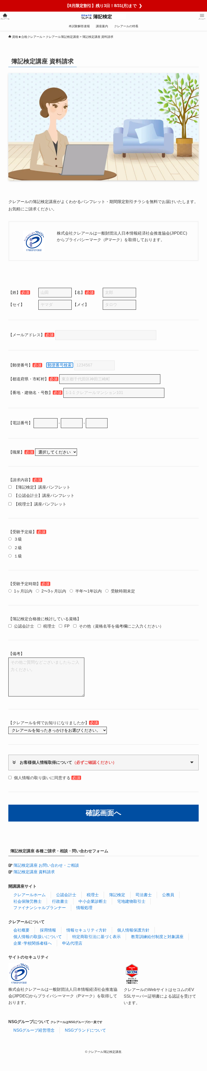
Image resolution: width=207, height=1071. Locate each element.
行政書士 (60, 901)
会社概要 (21, 930)
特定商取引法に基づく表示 (96, 937)
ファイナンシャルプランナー (39, 908)
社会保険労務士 (27, 901)
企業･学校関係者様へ (32, 943)
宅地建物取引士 (131, 901)
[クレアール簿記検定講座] (103, 17)
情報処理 (84, 908)
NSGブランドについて (85, 1030)
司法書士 (144, 895)
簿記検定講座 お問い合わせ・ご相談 (46, 865)
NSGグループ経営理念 (34, 1030)
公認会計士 (66, 895)
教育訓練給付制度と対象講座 (157, 937)
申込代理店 (72, 943)
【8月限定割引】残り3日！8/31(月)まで (103, 6)
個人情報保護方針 (133, 930)
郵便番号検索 (59, 365)
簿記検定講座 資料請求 (34, 872)
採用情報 (48, 930)
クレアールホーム (29, 895)
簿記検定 (117, 895)
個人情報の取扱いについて (37, 937)
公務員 (168, 895)
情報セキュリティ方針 (86, 930)
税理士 (93, 895)
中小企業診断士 (93, 901)
